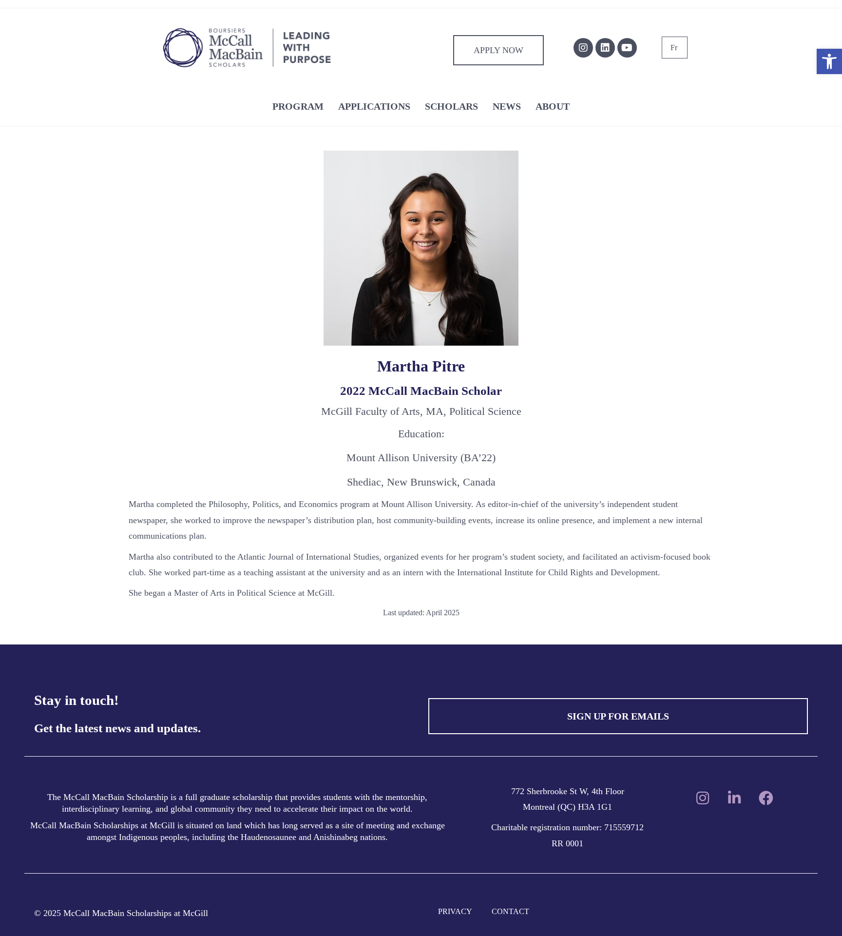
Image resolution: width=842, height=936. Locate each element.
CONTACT (510, 911)
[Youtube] (627, 48)
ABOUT (553, 106)
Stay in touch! (76, 700)
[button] (829, 61)
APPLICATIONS (374, 106)
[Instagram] (583, 48)
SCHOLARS (451, 106)
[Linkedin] (605, 48)
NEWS (507, 106)
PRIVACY (455, 911)
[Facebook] (766, 798)
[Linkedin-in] (734, 798)
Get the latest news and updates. (117, 728)
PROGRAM (298, 106)
